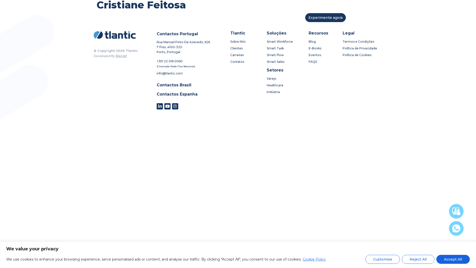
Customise (382, 259)
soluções (199, 18)
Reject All (418, 259)
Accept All (453, 259)
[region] (238, 254)
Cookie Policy (314, 259)
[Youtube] (167, 106)
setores (225, 18)
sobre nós (171, 18)
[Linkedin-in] (160, 106)
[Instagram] (175, 106)
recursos (252, 18)
